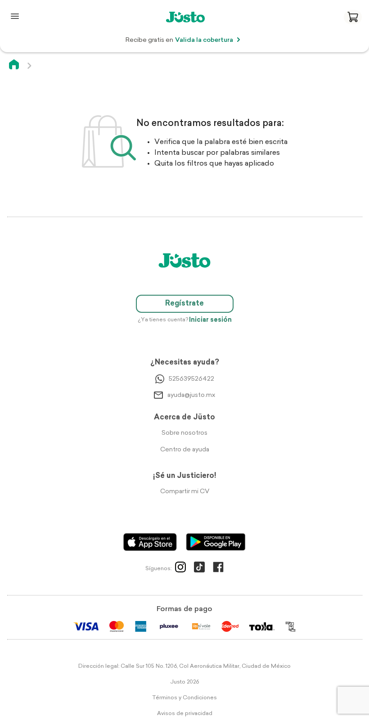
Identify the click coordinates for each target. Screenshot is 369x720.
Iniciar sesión (210, 320)
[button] (353, 17)
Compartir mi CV (184, 491)
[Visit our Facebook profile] (218, 569)
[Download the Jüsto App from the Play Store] (216, 542)
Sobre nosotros (184, 433)
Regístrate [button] (184, 303)
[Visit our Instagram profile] (180, 569)
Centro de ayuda (184, 449)
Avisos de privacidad (184, 713)
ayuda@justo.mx (191, 395)
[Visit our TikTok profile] (199, 569)
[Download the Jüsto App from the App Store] (150, 542)
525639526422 (191, 379)
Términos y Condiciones (184, 698)
